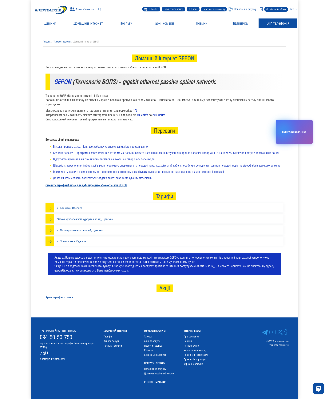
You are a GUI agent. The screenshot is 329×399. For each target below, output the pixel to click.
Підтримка (240, 23)
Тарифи (108, 336)
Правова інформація (194, 359)
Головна (46, 41)
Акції (164, 288)
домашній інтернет (115, 330)
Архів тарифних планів (59, 297)
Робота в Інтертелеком (196, 354)
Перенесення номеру (214, 9)
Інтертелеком (192, 330)
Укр (292, 9)
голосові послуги (154, 330)
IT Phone (193, 9)
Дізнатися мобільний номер (159, 373)
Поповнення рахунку (155, 368)
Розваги (148, 350)
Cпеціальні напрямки (155, 354)
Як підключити (191, 345)
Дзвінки (50, 23)
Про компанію (191, 336)
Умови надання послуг (196, 350)
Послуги (126, 23)
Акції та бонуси (112, 341)
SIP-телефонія (278, 23)
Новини (202, 23)
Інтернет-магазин (155, 381)
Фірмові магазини (193, 363)
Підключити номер (173, 9)
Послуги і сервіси (113, 345)
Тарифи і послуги (62, 41)
